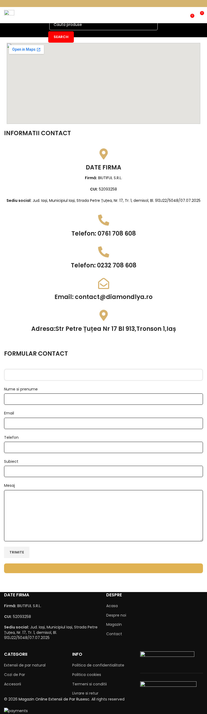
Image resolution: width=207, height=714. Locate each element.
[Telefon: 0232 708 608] (103, 251)
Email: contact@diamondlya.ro (103, 297)
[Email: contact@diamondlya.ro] (103, 283)
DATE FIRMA (103, 167)
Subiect (11, 461)
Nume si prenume (21, 389)
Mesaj (9, 485)
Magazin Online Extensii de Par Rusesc (54, 699)
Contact (114, 634)
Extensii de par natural (25, 665)
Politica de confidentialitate (98, 665)
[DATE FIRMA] (103, 153)
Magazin (114, 624)
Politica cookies (86, 674)
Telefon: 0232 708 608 (103, 265)
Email (9, 413)
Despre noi (116, 615)
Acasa (112, 605)
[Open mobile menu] (9, 15)
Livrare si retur (85, 693)
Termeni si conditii (89, 684)
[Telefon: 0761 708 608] (103, 220)
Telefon (11, 437)
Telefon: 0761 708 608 (103, 233)
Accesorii (12, 684)
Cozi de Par (14, 674)
